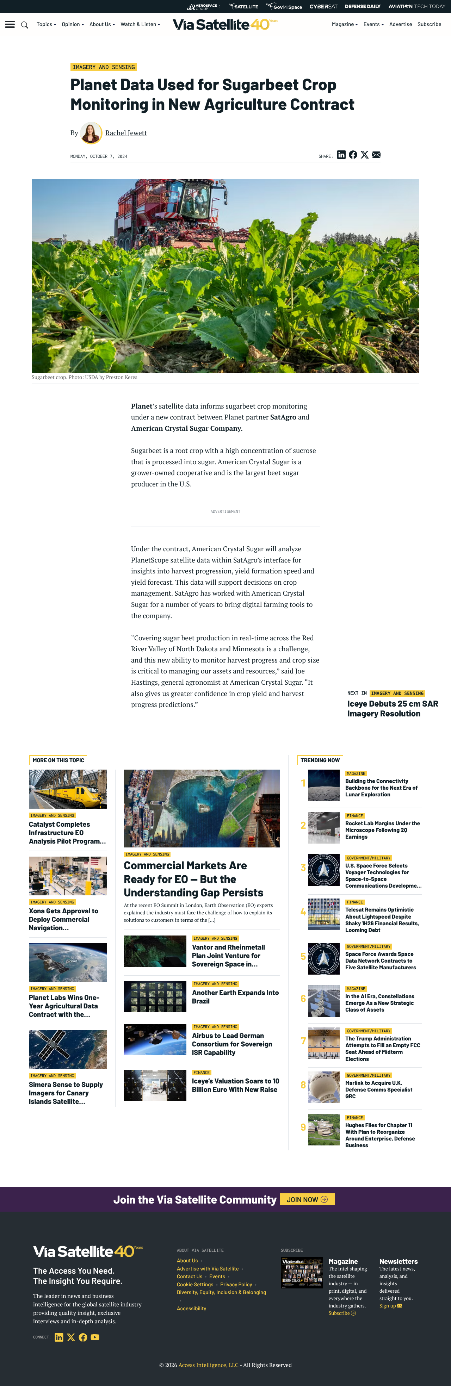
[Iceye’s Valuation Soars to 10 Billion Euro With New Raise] (155, 1085)
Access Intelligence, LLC (208, 1365)
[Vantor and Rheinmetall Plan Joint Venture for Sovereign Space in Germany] (155, 950)
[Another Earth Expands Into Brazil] (155, 996)
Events (372, 24)
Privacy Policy (236, 1284)
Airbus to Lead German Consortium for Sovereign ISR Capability (232, 1043)
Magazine (343, 24)
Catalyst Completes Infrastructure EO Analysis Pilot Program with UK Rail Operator (64, 832)
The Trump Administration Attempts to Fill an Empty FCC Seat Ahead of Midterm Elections (382, 1048)
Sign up (388, 1306)
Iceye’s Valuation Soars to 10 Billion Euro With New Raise (235, 1084)
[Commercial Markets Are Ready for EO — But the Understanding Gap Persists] (202, 808)
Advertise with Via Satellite (208, 1269)
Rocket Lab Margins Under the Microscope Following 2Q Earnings (382, 830)
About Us (100, 24)
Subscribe (429, 24)
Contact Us (189, 1276)
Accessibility (191, 1308)
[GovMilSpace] (284, 6)
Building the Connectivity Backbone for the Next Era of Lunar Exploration (381, 788)
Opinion (71, 24)
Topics (44, 24)
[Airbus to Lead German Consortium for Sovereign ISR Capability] (155, 1039)
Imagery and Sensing (104, 66)
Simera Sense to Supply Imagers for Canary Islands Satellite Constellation (66, 1092)
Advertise (400, 24)
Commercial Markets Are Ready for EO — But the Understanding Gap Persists (194, 878)
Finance (202, 1072)
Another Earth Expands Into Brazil (235, 996)
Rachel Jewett (126, 132)
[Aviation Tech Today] (417, 6)
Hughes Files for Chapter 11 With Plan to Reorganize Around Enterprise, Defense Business (380, 1135)
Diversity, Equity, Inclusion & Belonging (221, 1292)
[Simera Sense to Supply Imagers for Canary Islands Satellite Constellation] (68, 1049)
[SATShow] (243, 6)
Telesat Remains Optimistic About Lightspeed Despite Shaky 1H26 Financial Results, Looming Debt (382, 920)
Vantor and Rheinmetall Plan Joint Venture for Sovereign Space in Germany (228, 955)
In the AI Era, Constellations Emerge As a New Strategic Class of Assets (379, 1003)
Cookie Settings (195, 1284)
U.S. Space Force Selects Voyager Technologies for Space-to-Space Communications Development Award (383, 875)
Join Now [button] (303, 1199)
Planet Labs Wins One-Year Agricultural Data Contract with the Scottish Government (64, 1005)
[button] (10, 24)
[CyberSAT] (324, 6)
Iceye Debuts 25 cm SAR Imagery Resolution (392, 708)
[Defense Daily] (363, 6)
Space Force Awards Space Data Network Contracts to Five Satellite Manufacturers (380, 961)
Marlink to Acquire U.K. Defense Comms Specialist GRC (378, 1090)
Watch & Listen (138, 24)
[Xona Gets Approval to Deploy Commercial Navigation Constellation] (68, 875)
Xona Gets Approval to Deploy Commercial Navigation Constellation (63, 919)
